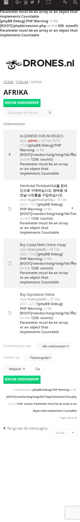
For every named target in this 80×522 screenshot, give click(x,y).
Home (8, 82)
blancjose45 (37, 249)
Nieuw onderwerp (22, 102)
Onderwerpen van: (18, 346)
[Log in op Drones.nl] (65, 5)
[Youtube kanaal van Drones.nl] (25, 5)
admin (33, 140)
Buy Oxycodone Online (37, 294)
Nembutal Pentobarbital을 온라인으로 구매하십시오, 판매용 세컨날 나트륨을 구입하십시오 (43, 190)
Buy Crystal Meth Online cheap (43, 244)
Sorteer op (11, 357)
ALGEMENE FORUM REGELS (41, 136)
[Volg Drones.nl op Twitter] (32, 5)
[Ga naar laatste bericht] (72, 154)
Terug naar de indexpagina (27, 428)
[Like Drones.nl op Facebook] (38, 5)
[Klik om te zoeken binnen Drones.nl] (75, 5)
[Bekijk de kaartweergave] (48, 5)
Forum (22, 82)
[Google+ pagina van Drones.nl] (18, 5)
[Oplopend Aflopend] (16, 368)
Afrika (15, 92)
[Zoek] (50, 113)
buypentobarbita (40, 199)
